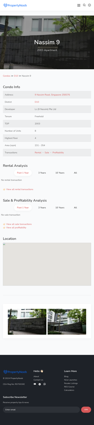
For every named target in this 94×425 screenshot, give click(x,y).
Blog (66, 376)
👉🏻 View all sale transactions (17, 224)
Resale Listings (71, 383)
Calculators (69, 390)
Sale (47, 152)
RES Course (69, 386)
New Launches (70, 380)
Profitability (58, 152)
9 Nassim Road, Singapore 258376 (52, 94)
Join (86, 410)
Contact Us (38, 380)
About (36, 376)
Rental (38, 152)
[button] (84, 5)
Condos (6, 75)
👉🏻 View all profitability (14, 227)
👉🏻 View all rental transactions (18, 189)
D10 (16, 75)
